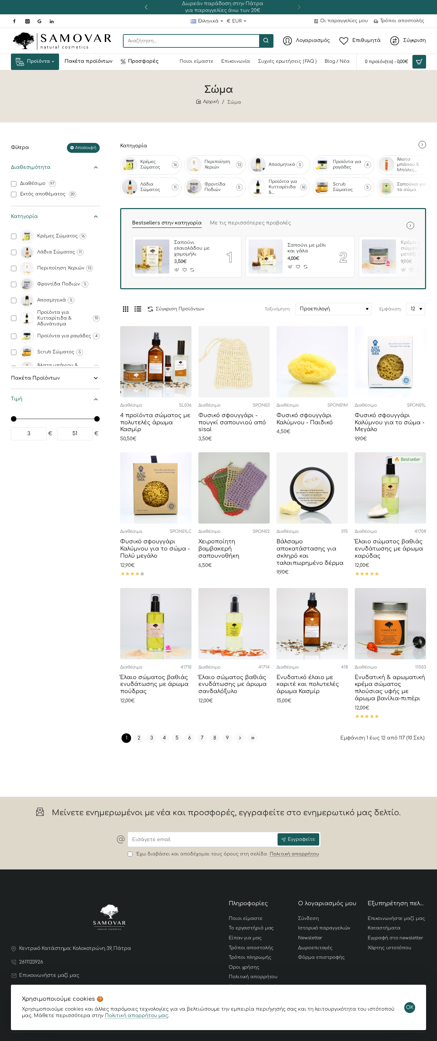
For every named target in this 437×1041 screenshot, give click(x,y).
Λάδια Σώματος (150, 187)
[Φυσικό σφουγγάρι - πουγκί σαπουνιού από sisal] (234, 361)
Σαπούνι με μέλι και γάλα (306, 248)
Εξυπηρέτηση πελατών (397, 903)
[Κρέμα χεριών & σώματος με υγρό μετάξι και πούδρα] (379, 256)
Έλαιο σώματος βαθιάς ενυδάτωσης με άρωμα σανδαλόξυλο (232, 684)
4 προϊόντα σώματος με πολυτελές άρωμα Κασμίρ (155, 422)
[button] (146, 6)
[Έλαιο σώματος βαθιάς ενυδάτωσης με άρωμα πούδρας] (156, 623)
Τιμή (17, 398)
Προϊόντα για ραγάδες (347, 164)
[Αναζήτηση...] (266, 41)
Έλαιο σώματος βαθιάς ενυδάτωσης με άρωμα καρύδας (389, 549)
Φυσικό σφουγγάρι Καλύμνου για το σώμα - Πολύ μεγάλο (155, 549)
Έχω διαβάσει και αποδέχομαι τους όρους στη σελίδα (227, 854)
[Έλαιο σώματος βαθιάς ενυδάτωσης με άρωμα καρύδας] (390, 488)
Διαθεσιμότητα (31, 167)
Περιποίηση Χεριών (217, 164)
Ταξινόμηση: (277, 309)
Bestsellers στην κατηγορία (167, 222)
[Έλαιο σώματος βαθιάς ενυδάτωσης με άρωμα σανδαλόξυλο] (234, 623)
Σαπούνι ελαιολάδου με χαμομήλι (192, 248)
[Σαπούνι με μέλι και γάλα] (266, 256)
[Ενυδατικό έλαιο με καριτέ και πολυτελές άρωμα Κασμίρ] (312, 623)
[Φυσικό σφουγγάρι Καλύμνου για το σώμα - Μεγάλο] (390, 361)
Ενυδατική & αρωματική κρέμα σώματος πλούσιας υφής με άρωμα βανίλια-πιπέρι (390, 688)
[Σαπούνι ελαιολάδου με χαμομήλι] (152, 256)
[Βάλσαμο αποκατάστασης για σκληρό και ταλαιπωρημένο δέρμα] (312, 488)
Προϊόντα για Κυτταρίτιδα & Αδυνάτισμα (283, 187)
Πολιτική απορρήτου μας (136, 1015)
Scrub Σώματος (343, 187)
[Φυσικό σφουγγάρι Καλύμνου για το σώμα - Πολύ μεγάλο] (156, 488)
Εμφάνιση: (390, 309)
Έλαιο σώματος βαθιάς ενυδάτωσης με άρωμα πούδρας (154, 684)
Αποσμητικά (282, 164)
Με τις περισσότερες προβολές (250, 222)
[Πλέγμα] (125, 309)
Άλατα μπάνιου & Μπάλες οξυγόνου (408, 165)
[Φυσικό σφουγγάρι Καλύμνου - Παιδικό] (312, 361)
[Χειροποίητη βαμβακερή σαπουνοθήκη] (234, 488)
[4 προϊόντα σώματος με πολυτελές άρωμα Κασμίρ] (156, 361)
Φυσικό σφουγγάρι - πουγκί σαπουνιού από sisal (232, 422)
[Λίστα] (137, 309)
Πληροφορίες (248, 903)
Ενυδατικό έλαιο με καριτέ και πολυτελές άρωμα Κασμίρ (308, 684)
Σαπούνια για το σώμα (411, 187)
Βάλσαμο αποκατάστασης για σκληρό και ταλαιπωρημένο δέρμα (310, 552)
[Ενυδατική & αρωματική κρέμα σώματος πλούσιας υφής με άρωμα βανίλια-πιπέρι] (390, 623)
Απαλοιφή (85, 147)
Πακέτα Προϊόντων (35, 378)
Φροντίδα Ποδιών (215, 187)
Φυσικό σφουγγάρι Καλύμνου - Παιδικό (305, 419)
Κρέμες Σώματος (150, 164)
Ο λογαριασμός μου (327, 903)
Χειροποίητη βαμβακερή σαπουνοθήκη (218, 549)
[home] (207, 102)
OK (409, 1007)
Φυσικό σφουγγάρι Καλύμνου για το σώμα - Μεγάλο (389, 422)
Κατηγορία (24, 216)
